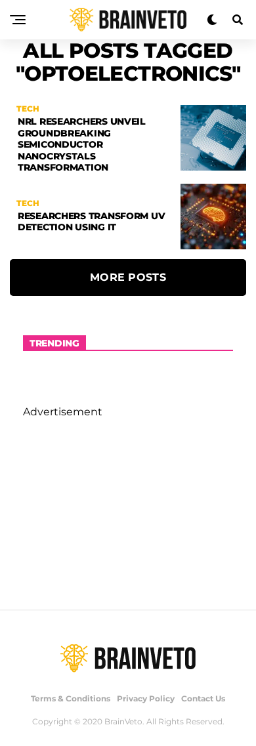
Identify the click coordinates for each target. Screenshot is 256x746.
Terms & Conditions (70, 698)
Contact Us (203, 698)
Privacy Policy (146, 698)
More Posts (128, 277)
